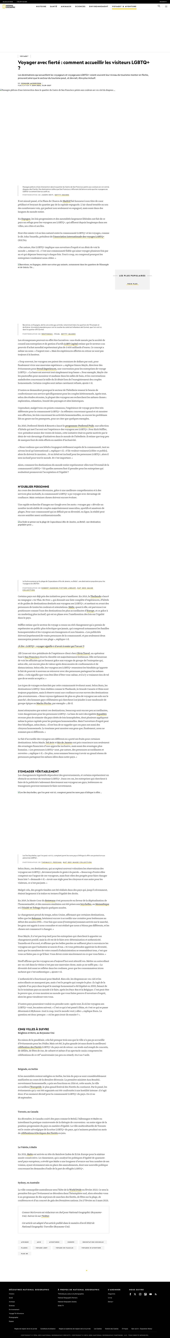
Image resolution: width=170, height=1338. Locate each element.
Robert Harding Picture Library (59, 588)
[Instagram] (140, 1295)
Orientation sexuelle (93, 1242)
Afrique (25, 1242)
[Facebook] (130, 1295)
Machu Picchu (43, 703)
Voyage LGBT (42, 1248)
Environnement (14, 1309)
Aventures (54, 1242)
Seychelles (85, 904)
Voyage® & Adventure (16, 1313)
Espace (11, 1321)
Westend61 (47, 334)
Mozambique (102, 904)
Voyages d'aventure (91, 1248)
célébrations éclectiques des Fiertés (39, 1133)
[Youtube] (150, 1295)
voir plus (132, 284)
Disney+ (163, 1)
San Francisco (32, 657)
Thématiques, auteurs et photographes (71, 1294)
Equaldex (102, 714)
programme (79, 426)
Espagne (25, 219)
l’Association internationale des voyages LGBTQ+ (78, 237)
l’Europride (36, 1087)
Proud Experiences (46, 369)
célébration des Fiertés (30, 1047)
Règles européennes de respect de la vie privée (75, 1329)
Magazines (8, 1)
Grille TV (61, 1305)
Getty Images (62, 195)
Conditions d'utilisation (47, 1329)
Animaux (12, 1302)
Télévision (22, 1)
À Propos (125, 1329)
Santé (11, 1298)
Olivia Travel (83, 653)
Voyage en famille (64, 1248)
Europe (90, 611)
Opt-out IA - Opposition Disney (141, 1329)
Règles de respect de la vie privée (25, 1329)
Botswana (50, 900)
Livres (110, 1298)
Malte (71, 607)
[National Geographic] (4, 6)
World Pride (75, 1190)
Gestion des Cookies (111, 1329)
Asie (39, 1242)
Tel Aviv (50, 742)
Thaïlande (95, 596)
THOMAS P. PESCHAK (52, 862)
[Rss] (156, 1295)
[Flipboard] (145, 1295)
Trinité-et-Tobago (31, 908)
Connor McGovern (31, 83)
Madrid (66, 201)
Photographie (13, 1317)
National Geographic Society (67, 1302)
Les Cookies (98, 1329)
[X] (135, 1295)
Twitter (45, 1216)
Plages (24, 1248)
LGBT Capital (71, 344)
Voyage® (24, 56)
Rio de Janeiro (64, 742)
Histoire (11, 1294)
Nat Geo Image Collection (77, 862)
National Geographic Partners (67, 1298)
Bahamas (36, 918)
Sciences (12, 1305)
